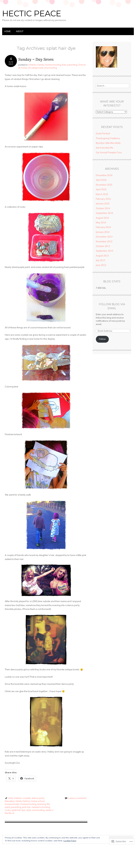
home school (37, 801)
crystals (27, 798)
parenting (72, 64)
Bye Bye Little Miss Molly (108, 143)
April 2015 (101, 189)
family (19, 801)
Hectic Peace (31, 13)
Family (40, 64)
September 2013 (104, 250)
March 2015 (102, 194)
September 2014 (104, 213)
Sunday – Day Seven (36, 59)
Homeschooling (53, 64)
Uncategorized (35, 67)
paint (7, 807)
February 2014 (103, 227)
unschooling (38, 810)
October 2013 (103, 246)
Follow (102, 339)
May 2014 (101, 222)
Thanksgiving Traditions (108, 138)
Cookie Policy (69, 840)
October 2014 (103, 208)
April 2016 (101, 180)
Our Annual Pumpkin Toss (109, 152)
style (28, 810)
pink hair (26, 807)
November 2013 (104, 241)
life (48, 804)
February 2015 (103, 199)
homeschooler (12, 804)
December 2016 (104, 175)
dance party (38, 798)
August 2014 (102, 217)
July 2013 (100, 260)
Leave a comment (77, 798)
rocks (7, 810)
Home (7, 31)
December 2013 (104, 236)
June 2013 (101, 265)
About (19, 31)
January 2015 (102, 203)
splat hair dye (18, 810)
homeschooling (28, 804)
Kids (64, 64)
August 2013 (102, 255)
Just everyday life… (105, 147)
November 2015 (104, 184)
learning (41, 804)
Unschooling (50, 67)
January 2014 (102, 232)
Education (10, 801)
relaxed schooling (41, 807)
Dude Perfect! (103, 133)
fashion (26, 801)
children (32, 64)
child (10, 798)
